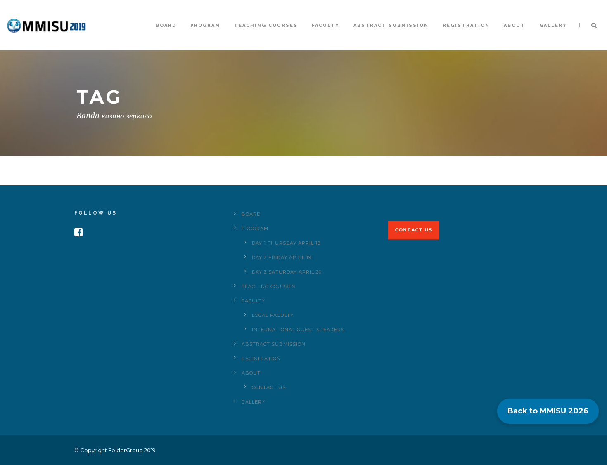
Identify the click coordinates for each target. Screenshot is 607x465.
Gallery (553, 25)
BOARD (166, 25)
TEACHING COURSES (266, 25)
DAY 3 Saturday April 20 (287, 272)
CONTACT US (269, 387)
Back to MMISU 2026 (547, 410)
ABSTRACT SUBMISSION (391, 25)
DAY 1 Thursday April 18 (286, 243)
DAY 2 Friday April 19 (281, 257)
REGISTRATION (466, 25)
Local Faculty (273, 315)
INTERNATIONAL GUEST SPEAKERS (298, 330)
